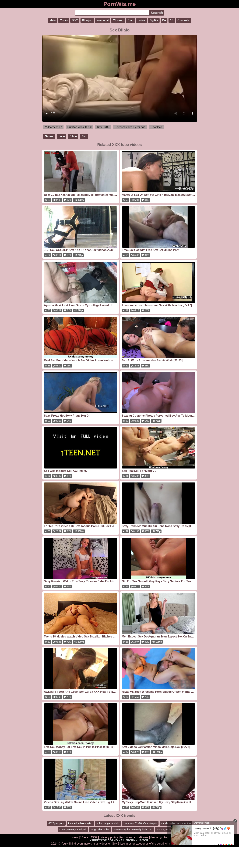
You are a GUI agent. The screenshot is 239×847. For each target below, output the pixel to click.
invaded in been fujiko (80, 823)
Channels (183, 20)
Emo (130, 20)
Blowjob (87, 20)
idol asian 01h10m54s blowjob (140, 823)
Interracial (102, 20)
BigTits (153, 20)
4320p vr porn (56, 823)
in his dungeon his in (108, 823)
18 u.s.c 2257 (88, 837)
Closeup (118, 20)
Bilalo (73, 136)
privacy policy (109, 837)
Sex (84, 136)
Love (62, 136)
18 (171, 20)
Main (53, 20)
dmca (154, 837)
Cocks (64, 20)
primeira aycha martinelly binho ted (133, 829)
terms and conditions (134, 837)
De (164, 20)
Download (156, 126)
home (74, 837)
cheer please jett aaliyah (72, 829)
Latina (141, 20)
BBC (75, 20)
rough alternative (100, 829)
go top (164, 837)
